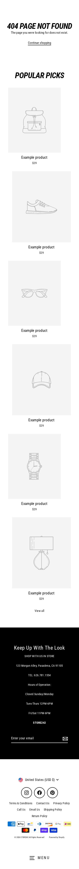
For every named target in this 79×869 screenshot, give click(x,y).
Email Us (34, 809)
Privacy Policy (61, 803)
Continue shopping (39, 43)
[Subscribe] (64, 738)
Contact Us (42, 803)
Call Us (21, 809)
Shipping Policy (53, 809)
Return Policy (39, 816)
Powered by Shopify (57, 837)
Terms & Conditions (20, 803)
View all (39, 611)
